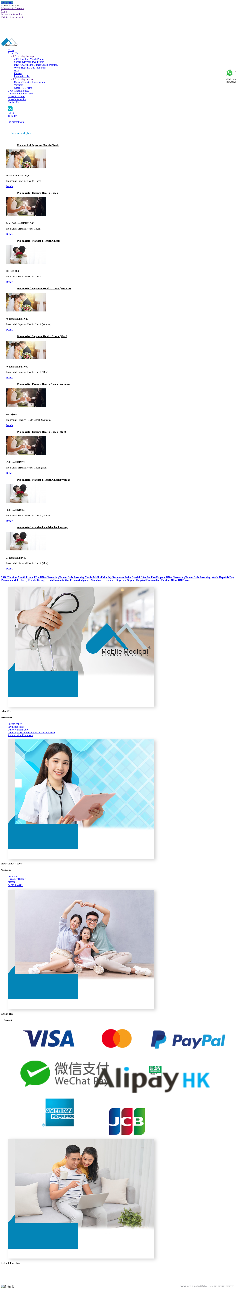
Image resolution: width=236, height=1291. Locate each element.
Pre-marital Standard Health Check (38, 240)
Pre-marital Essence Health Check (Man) (41, 431)
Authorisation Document (20, 735)
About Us (13, 53)
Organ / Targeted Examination (29, 82)
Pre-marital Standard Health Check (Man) (42, 527)
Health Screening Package (21, 56)
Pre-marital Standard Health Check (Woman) (44, 479)
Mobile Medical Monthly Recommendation (108, 577)
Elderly (24, 580)
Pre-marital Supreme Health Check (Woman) (44, 288)
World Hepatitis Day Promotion (30, 67)
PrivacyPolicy (15, 723)
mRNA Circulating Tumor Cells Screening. (36, 64)
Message (12, 881)
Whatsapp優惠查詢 (231, 80)
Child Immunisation (58, 580)
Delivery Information (18, 729)
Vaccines (18, 85)
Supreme (120, 580)
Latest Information (17, 99)
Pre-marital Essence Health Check (37, 192)
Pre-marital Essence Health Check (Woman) (43, 384)
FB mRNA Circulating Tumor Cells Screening (59, 577)
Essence (107, 580)
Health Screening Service (20, 79)
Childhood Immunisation (20, 93)
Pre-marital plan (22, 76)
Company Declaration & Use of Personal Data (31, 732)
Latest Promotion (16, 96)
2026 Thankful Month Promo (29, 59)
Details (9, 186)
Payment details (16, 726)
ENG (17, 116)
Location (12, 876)
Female (18, 73)
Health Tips (7, 2)
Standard (95, 580)
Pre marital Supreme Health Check (38, 145)
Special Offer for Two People (29, 62)
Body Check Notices (18, 90)
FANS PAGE (15, 885)
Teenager (42, 580)
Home (11, 50)
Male (16, 70)
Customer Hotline (17, 879)
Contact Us (13, 102)
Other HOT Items (23, 87)
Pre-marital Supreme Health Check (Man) (42, 336)
